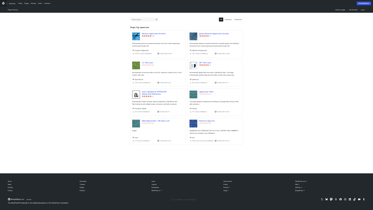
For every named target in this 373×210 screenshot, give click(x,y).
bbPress (298, 187)
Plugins (82, 187)
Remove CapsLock (207, 121)
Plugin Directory (13, 10)
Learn (153, 181)
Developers (155, 187)
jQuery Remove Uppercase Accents (214, 34)
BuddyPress (300, 190)
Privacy (10, 190)
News (9, 184)
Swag (226, 190)
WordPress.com (301, 181)
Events (225, 184)
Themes (82, 184)
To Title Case (147, 63)
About (10, 181)
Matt (297, 184)
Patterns (82, 190)
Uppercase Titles (206, 92)
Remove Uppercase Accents (154, 34)
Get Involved (227, 181)
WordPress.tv (157, 190)
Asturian (28, 199)
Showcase (83, 181)
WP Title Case (205, 63)
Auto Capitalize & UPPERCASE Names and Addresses (154, 93)
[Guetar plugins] (156, 19)
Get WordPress (364, 3)
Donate (226, 187)
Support (154, 184)
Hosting (10, 187)
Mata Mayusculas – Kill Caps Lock (156, 121)
